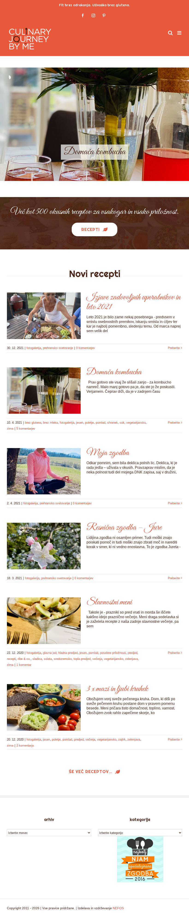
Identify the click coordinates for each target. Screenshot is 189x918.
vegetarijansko (136, 422)
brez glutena (33, 422)
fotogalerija (34, 348)
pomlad (100, 422)
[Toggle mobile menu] (179, 32)
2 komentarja (25, 745)
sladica (37, 659)
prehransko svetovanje (58, 348)
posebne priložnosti (113, 653)
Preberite (174, 348)
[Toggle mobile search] (170, 32)
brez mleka (50, 422)
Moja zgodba (107, 453)
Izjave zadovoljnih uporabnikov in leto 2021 (133, 302)
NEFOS (118, 908)
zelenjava (131, 659)
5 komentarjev (25, 428)
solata (48, 659)
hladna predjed (68, 653)
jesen (79, 422)
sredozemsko (63, 659)
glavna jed (49, 653)
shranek (112, 422)
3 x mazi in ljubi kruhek (117, 689)
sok (122, 422)
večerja (97, 659)
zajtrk (122, 739)
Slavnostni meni (109, 602)
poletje (89, 422)
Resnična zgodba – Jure (124, 527)
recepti (11, 659)
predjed (132, 653)
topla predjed (82, 659)
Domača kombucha (114, 372)
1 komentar (23, 665)
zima (10, 428)
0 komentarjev (85, 348)
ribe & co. (24, 659)
